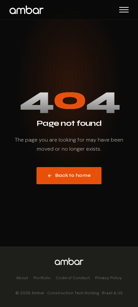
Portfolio (42, 277)
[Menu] (124, 10)
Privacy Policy (108, 277)
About (22, 277)
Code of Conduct (73, 277)
